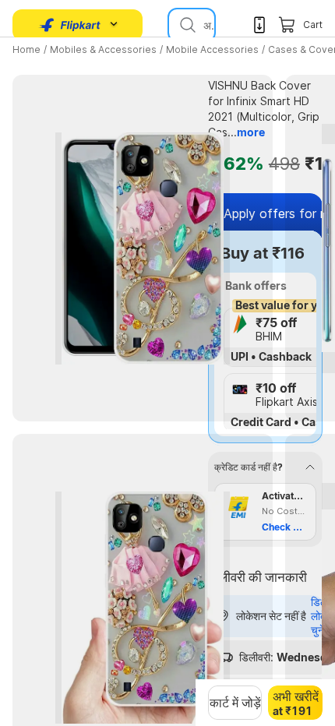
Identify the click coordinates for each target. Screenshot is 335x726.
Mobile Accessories (212, 49)
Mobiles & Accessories (103, 49)
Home (26, 49)
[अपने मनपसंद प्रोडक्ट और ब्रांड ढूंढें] (186, 25)
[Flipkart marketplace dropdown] (70, 25)
